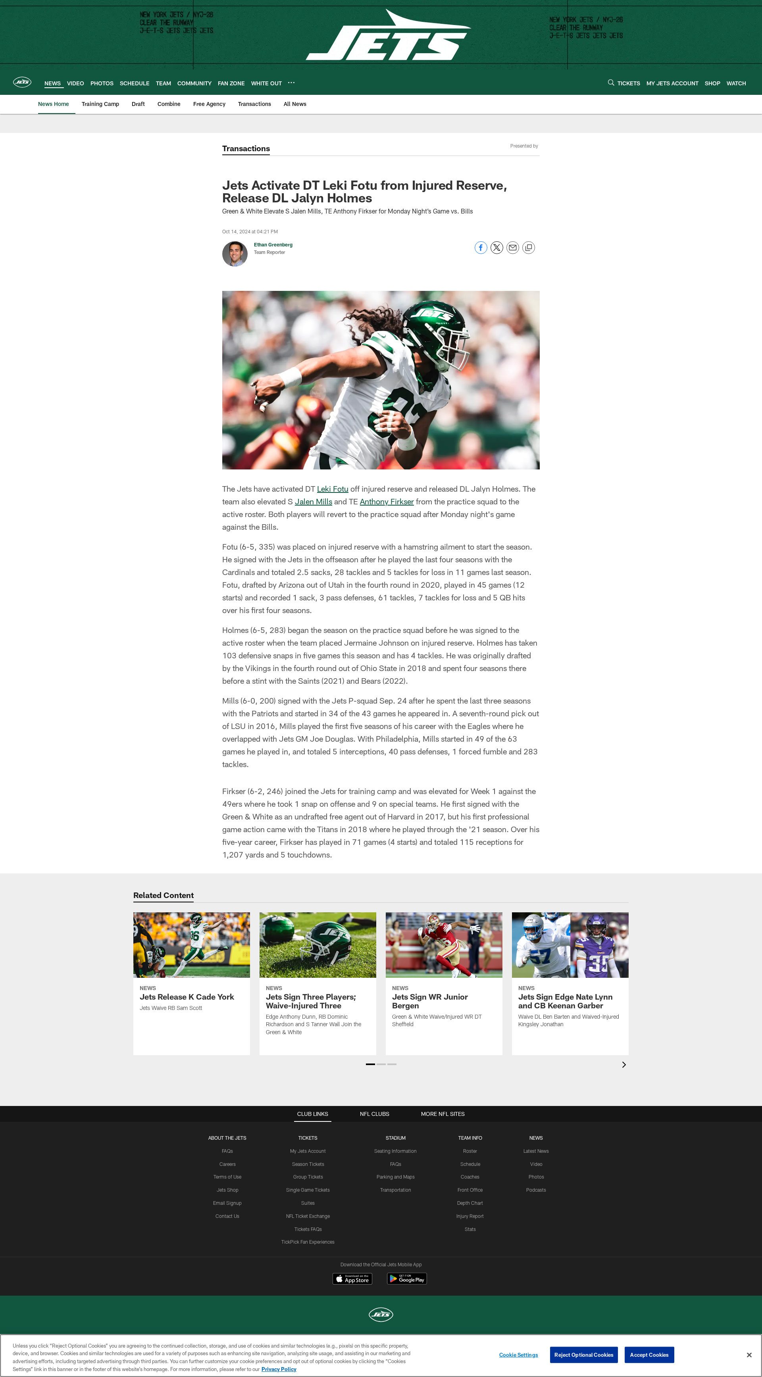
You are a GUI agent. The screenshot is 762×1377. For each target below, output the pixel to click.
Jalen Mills (313, 501)
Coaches (470, 1176)
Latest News (536, 1151)
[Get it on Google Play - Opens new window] (407, 1282)
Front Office (470, 1189)
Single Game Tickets (308, 1189)
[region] (381, 1355)
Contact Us (227, 1216)
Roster (470, 1151)
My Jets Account (308, 1151)
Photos (536, 1176)
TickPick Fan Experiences (308, 1241)
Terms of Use (227, 1176)
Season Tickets (308, 1164)
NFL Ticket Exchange (308, 1216)
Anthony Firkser (387, 501)
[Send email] (512, 251)
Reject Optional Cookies (584, 1355)
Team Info (470, 1137)
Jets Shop (228, 1189)
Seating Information (395, 1151)
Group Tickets (308, 1176)
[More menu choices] (291, 82)
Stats (470, 1229)
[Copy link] (528, 248)
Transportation (395, 1189)
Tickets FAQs (308, 1229)
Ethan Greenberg (273, 244)
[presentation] (625, 1066)
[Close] (749, 1355)
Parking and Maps (396, 1176)
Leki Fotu (332, 488)
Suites (308, 1203)
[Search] (611, 82)
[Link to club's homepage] (22, 82)
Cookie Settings (518, 1355)
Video (536, 1164)
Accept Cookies (649, 1355)
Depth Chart (470, 1203)
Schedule (470, 1164)
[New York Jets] (381, 1315)
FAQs (227, 1151)
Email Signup (227, 1203)
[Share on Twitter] (497, 251)
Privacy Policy (279, 1368)
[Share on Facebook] (481, 251)
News (536, 1137)
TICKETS (308, 1137)
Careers (227, 1164)
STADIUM (396, 1137)
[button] (370, 1064)
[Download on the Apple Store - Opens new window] (352, 1280)
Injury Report (470, 1216)
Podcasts (536, 1189)
